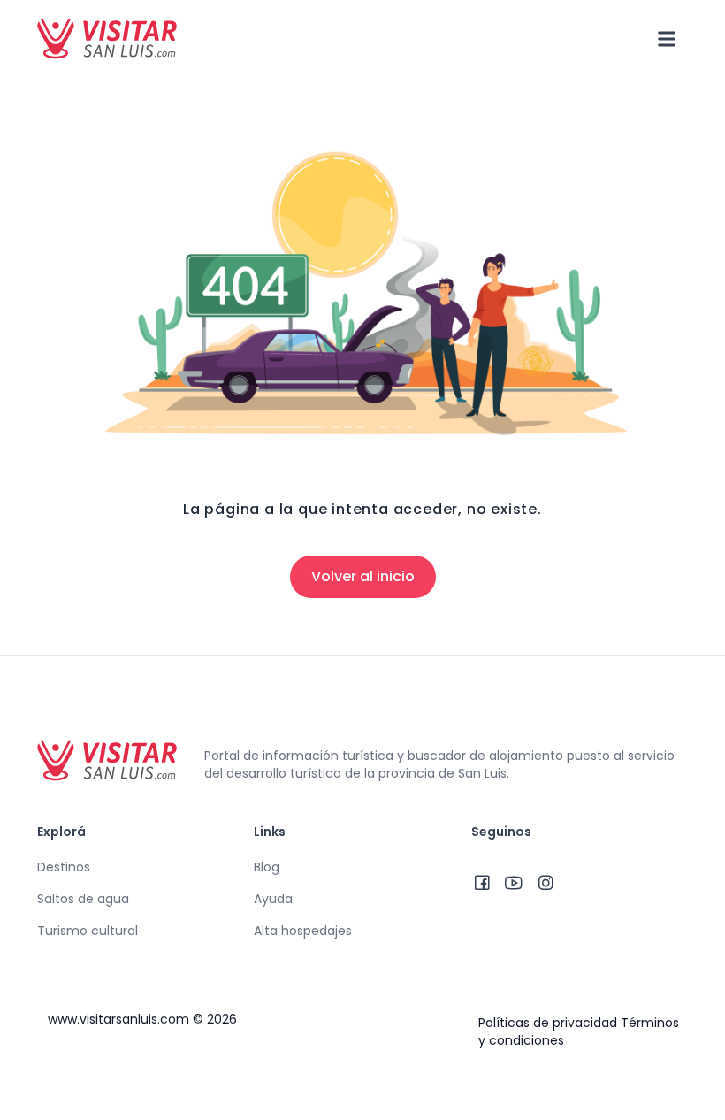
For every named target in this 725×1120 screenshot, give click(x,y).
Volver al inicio (363, 576)
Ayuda (273, 899)
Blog (266, 867)
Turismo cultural (87, 931)
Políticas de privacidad (547, 1023)
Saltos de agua (83, 899)
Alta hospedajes (303, 931)
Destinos (63, 867)
